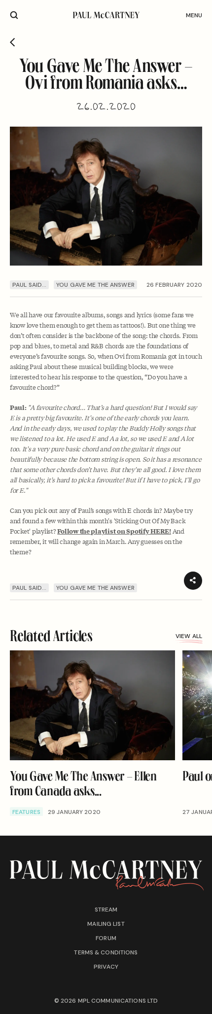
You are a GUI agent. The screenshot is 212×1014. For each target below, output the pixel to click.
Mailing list (105, 924)
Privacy (106, 967)
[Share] (193, 581)
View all (189, 636)
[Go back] (12, 42)
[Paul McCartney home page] (106, 15)
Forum (106, 938)
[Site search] (14, 15)
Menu (194, 15)
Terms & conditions (106, 952)
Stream (106, 909)
